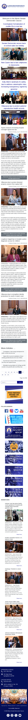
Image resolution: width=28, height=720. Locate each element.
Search (20, 382)
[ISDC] (13, 6)
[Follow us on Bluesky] (16, 410)
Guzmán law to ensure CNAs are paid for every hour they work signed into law (13, 361)
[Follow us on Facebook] (6, 410)
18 (2, 374)
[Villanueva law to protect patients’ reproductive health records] (14, 117)
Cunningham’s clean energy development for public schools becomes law (13, 352)
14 (14, 372)
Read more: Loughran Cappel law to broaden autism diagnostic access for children (14, 289)
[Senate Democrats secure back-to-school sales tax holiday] (14, 53)
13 (11, 372)
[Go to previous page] (4, 371)
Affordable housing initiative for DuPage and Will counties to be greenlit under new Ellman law (13, 366)
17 (22, 372)
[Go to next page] (10, 374)
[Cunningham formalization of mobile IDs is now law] (14, 34)
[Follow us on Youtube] (20, 714)
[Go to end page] (12, 374)
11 (5, 372)
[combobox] (9, 382)
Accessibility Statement (14, 708)
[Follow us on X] (17, 714)
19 (5, 374)
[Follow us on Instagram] (11, 410)
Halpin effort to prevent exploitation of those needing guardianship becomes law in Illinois (12, 357)
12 (8, 372)
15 (17, 372)
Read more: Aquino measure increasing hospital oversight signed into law (14, 177)
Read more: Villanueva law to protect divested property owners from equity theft (14, 234)
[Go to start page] (2, 371)
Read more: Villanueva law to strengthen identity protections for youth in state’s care (14, 340)
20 (8, 374)
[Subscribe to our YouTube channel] (21, 410)
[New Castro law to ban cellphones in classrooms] (14, 73)
